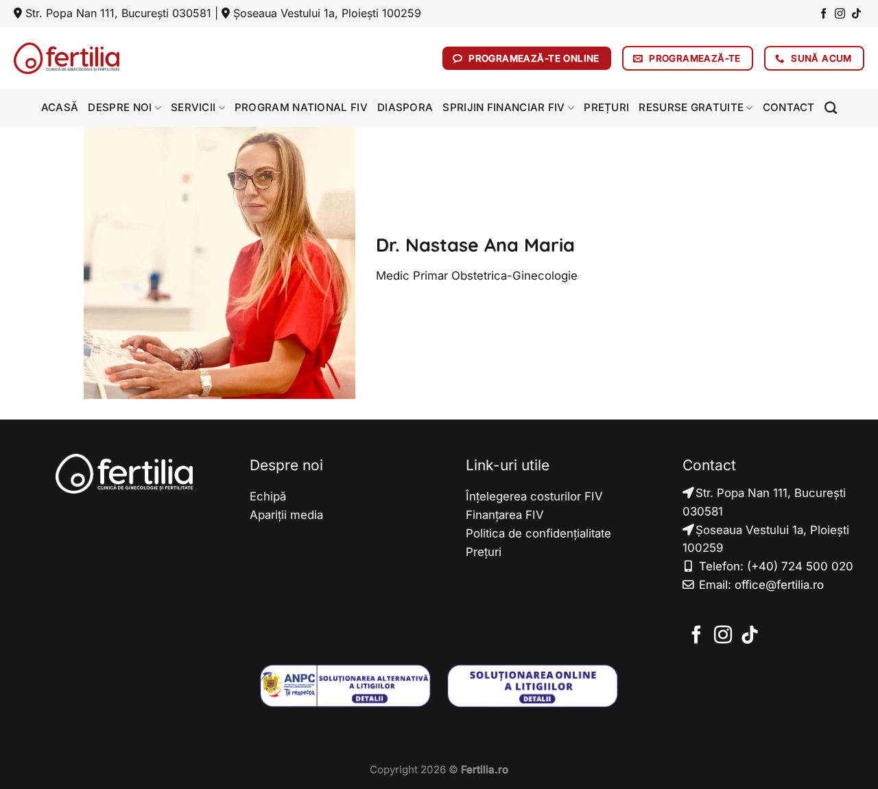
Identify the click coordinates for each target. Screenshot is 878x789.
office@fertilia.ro (779, 585)
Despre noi (120, 107)
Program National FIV (301, 107)
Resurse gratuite (691, 107)
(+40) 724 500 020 (800, 566)
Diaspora (405, 107)
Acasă (60, 107)
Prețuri (606, 107)
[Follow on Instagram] (840, 14)
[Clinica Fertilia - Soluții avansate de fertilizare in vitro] (66, 58)
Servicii (193, 107)
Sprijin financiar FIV (503, 107)
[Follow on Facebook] (823, 14)
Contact (789, 107)
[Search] (830, 108)
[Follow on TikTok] (856, 14)
